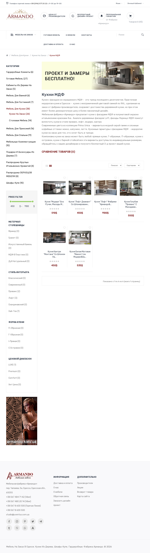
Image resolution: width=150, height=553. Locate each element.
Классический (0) (17, 278)
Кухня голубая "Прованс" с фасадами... (131, 204)
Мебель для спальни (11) (18, 135)
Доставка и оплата (63, 483)
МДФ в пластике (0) (18, 254)
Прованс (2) (14, 291)
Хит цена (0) (14, 384)
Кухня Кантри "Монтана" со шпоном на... (54, 254)
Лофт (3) (12, 298)
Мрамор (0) (13, 231)
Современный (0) (16, 285)
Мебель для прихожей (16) (20, 128)
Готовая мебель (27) (17, 78)
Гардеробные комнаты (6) (19, 72)
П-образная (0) (15, 328)
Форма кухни (16, 322)
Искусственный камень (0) (20, 246)
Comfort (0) (14, 378)
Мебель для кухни (20, 55)
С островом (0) (15, 348)
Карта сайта (83, 496)
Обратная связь (61, 496)
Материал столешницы (16, 224)
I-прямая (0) (14, 341)
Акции (80, 487)
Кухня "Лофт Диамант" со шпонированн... (80, 203)
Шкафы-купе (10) (15, 183)
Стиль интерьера (18, 272)
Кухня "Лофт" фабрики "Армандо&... (105, 203)
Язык (118, 3)
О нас (56, 487)
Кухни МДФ (55, 55)
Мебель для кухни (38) (18, 108)
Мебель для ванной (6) (18, 95)
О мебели (57, 492)
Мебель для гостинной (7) (19, 102)
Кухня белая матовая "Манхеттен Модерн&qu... (80, 254)
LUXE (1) (12, 365)
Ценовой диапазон (19, 359)
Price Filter (15, 197)
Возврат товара (85, 492)
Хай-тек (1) (13, 311)
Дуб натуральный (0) (18, 261)
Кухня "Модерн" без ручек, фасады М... (54, 203)
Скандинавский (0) (17, 304)
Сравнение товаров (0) (58, 151)
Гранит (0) (13, 238)
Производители (85, 483)
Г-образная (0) (15, 334)
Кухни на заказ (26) (19, 114)
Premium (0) (14, 371)
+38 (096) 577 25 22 (38, 3)
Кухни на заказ (39, 55)
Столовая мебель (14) (20, 120)
